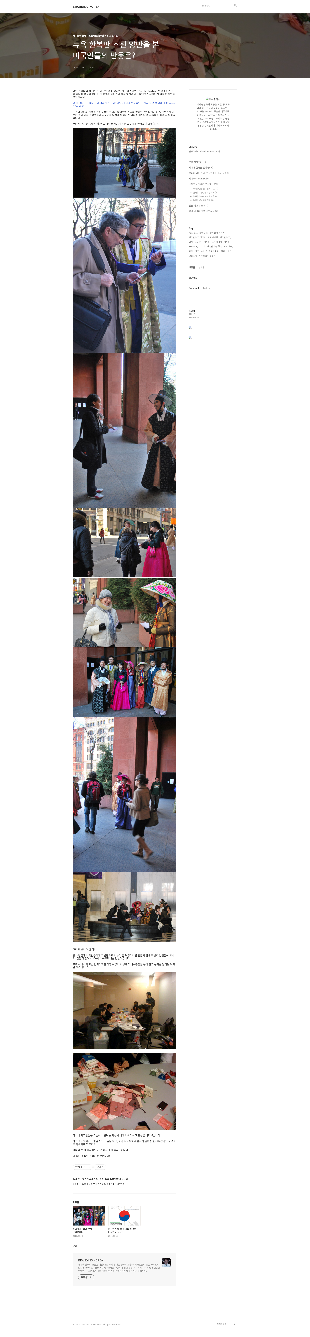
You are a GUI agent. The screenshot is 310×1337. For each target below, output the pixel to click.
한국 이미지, (214, 251)
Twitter (207, 288)
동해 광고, (203, 232)
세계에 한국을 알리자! (201, 167)
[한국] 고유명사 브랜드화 (204, 192)
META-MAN (222, 1308)
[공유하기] (85, 1167)
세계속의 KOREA (199, 178)
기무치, (202, 246)
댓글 (75, 1245)
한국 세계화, (213, 237)
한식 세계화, (204, 241)
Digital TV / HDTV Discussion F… (225, 1316)
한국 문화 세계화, (217, 232)
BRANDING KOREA (86, 6)
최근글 (192, 267)
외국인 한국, (225, 237)
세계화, (227, 241)
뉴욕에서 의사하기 (225, 1298)
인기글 (201, 267)
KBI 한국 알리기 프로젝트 (203, 184)
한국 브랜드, (226, 251)
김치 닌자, (193, 241)
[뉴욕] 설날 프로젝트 (203, 200)
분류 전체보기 (197, 162)
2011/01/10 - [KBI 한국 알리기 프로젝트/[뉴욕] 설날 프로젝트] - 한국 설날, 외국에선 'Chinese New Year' (124, 104)
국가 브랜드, (194, 251)
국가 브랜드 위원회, (207, 255)
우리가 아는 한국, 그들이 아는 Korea (209, 173)
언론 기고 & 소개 (198, 205)
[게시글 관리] (89, 1167)
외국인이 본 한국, (214, 246)
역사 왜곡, (228, 246)
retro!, (204, 251)
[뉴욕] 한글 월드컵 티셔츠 (205, 188)
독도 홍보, (193, 246)
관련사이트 (222, 1324)
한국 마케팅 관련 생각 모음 (203, 210)
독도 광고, (193, 232)
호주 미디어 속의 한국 (226, 1303)
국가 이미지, (217, 241)
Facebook (194, 288)
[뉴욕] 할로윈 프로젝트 (204, 196)
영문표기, (193, 255)
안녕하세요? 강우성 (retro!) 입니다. (205, 151)
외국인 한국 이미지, (197, 237)
